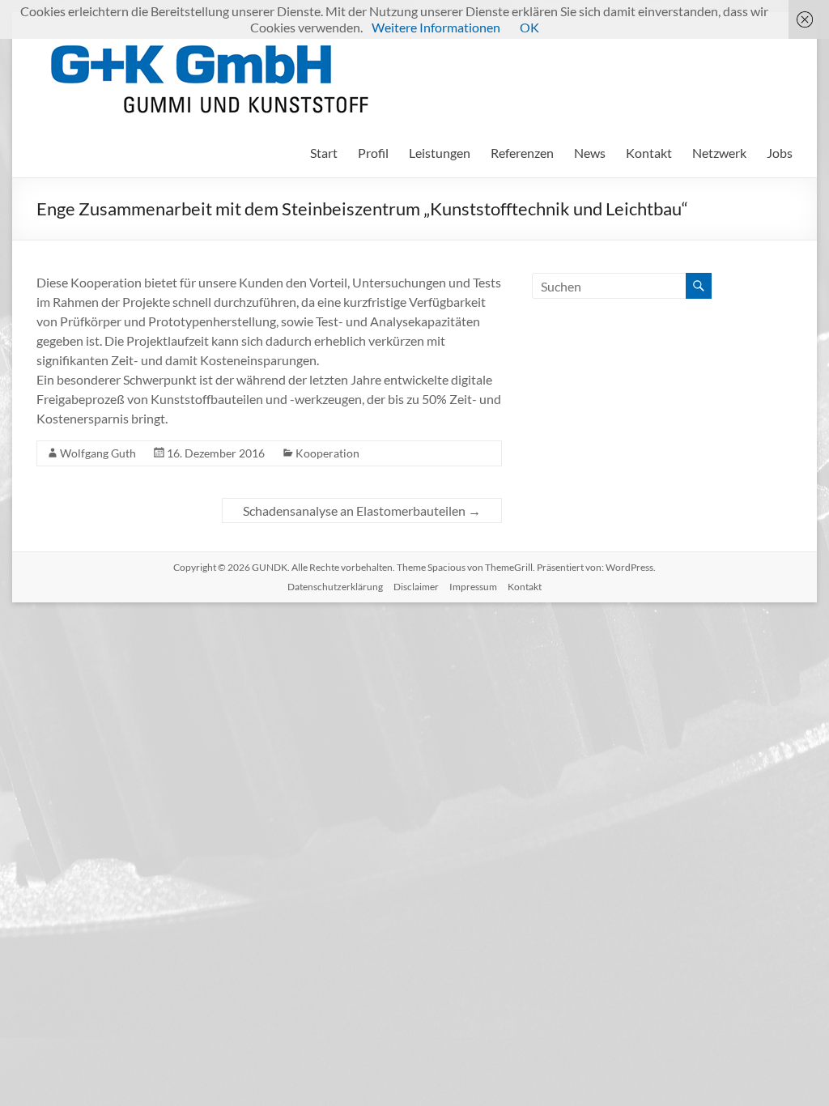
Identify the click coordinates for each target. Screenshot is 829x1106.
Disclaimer (416, 587)
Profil (373, 152)
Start (324, 152)
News (590, 152)
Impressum (473, 587)
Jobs (780, 152)
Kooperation (327, 453)
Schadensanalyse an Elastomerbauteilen (362, 510)
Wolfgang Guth (98, 453)
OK (529, 27)
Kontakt (649, 152)
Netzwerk (719, 152)
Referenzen (522, 152)
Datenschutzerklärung (335, 587)
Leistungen (439, 152)
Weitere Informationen (436, 27)
